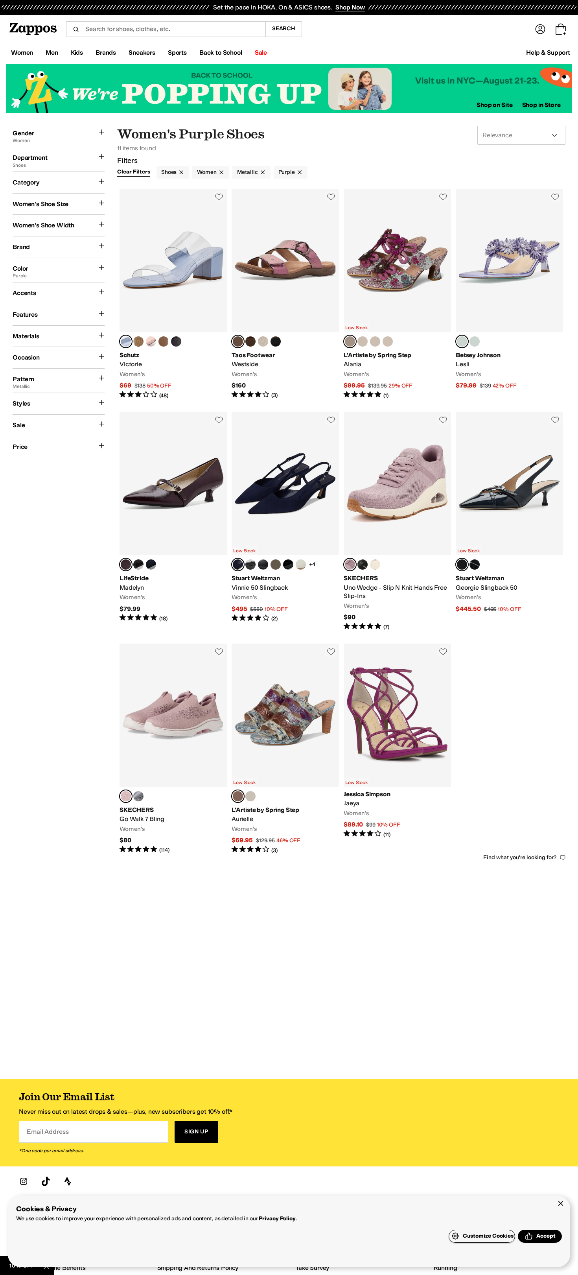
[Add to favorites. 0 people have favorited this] (219, 196)
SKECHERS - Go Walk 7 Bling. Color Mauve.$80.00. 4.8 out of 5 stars (173, 749)
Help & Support (548, 52)
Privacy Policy (277, 1218)
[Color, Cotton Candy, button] (151, 341)
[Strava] (67, 1181)
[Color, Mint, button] (474, 341)
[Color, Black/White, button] (275, 564)
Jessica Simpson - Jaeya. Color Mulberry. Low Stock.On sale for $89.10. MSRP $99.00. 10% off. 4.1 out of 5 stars (397, 749)
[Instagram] (23, 1181)
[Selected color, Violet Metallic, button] (238, 341)
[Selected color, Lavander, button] (126, 341)
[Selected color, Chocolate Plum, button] (126, 564)
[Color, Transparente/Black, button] (176, 341)
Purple (286, 172)
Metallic (247, 172)
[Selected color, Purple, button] (462, 341)
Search (283, 28)
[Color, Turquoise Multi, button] (362, 341)
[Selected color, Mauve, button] (350, 564)
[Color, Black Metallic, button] (275, 341)
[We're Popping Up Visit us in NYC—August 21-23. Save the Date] (289, 88)
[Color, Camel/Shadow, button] (250, 564)
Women (206, 172)
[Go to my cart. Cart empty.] (561, 29)
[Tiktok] (45, 1181)
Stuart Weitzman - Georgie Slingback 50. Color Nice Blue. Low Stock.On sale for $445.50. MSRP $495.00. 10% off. (509, 521)
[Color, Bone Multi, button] (250, 796)
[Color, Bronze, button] (250, 341)
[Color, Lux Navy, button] (151, 564)
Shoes (169, 172)
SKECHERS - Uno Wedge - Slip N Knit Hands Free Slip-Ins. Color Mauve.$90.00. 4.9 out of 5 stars (397, 521)
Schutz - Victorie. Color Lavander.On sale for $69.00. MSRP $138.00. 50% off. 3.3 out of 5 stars (173, 294)
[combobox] (165, 29)
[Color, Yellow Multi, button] (387, 341)
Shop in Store (541, 105)
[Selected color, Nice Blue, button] (238, 564)
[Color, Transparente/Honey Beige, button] (163, 341)
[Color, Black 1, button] (263, 564)
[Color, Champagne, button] (263, 341)
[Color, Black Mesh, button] (138, 564)
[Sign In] (540, 29)
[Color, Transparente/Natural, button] (138, 341)
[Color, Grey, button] (138, 796)
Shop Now (350, 7)
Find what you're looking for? (520, 857)
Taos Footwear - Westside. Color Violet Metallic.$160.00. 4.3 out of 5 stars (285, 294)
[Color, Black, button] (288, 564)
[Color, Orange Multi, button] (375, 341)
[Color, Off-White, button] (375, 564)
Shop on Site (495, 105)
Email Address (47, 1131)
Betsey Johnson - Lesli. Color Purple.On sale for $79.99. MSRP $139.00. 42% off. (509, 294)
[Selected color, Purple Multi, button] (350, 341)
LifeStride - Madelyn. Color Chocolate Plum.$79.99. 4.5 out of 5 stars (173, 521)
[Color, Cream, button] (301, 564)
